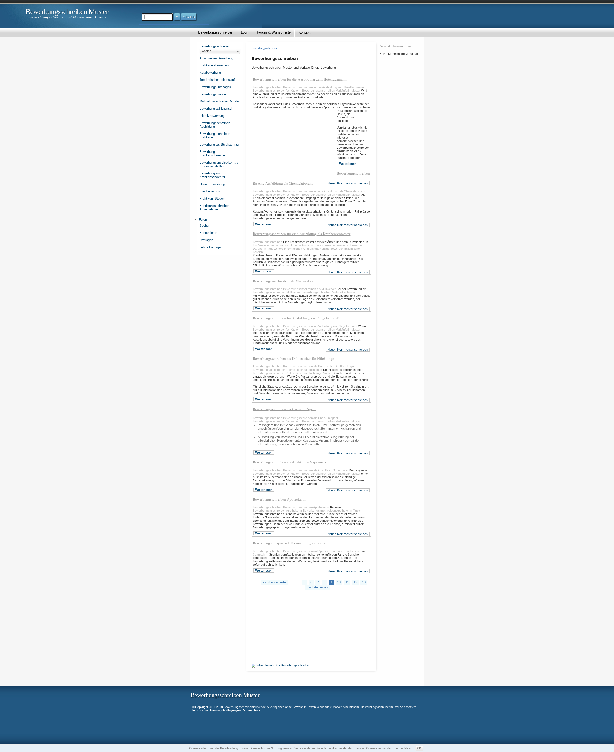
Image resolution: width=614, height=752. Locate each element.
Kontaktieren (208, 233)
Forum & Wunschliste (274, 32)
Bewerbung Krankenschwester (212, 153)
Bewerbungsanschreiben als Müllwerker (283, 280)
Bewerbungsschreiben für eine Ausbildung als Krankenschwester (301, 233)
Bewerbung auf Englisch (216, 108)
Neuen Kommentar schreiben (347, 183)
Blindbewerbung (210, 191)
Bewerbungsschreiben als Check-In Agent (284, 408)
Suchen (205, 225)
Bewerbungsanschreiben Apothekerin (277, 510)
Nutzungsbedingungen (225, 710)
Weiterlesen (347, 164)
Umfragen (206, 240)
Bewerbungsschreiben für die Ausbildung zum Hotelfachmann (300, 79)
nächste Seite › (317, 587)
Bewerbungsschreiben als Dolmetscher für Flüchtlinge (293, 358)
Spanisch (259, 554)
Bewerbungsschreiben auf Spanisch (307, 551)
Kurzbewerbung (210, 72)
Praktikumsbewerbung (215, 65)
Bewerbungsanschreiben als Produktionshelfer (219, 164)
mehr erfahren (403, 748)
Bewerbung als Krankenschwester (212, 175)
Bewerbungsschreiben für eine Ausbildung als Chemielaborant (324, 191)
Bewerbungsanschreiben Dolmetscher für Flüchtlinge (287, 370)
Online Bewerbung (212, 184)
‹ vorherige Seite (274, 582)
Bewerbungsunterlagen (215, 87)
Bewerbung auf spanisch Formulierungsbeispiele (289, 542)
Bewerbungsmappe (213, 94)
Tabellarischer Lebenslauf (217, 80)
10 (339, 582)
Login (245, 32)
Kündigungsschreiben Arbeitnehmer (214, 207)
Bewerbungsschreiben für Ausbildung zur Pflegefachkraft (296, 317)
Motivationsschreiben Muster (220, 101)
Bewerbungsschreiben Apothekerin (279, 499)
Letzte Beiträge (210, 247)
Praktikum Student (212, 198)
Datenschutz (251, 710)
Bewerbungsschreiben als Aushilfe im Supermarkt (290, 462)
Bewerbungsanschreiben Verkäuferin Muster (331, 90)
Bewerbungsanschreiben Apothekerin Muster (332, 510)
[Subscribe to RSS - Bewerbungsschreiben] (281, 665)
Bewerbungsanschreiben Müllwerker (277, 292)
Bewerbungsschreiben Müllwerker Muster (329, 292)
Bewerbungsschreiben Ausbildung (215, 124)
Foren (203, 219)
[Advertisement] (295, 144)
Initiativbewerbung (212, 116)
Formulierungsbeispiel (346, 551)
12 (355, 582)
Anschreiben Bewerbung (216, 58)
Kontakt (304, 32)
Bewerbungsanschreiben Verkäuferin (277, 90)
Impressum (200, 710)
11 (347, 582)
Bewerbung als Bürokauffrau (219, 144)
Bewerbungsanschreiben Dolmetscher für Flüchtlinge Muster (292, 373)
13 (364, 582)
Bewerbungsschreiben (215, 32)
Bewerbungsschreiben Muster (66, 11)
